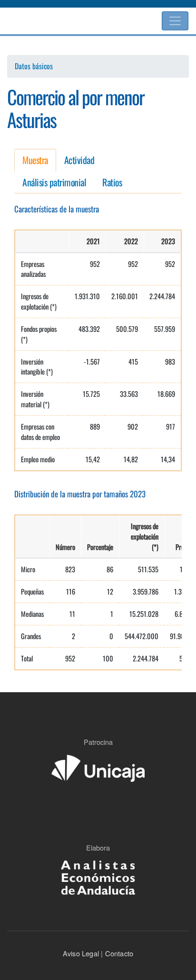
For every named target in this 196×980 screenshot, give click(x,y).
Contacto (118, 953)
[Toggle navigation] (175, 20)
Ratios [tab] (112, 182)
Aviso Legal (81, 953)
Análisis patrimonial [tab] (54, 182)
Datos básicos (34, 66)
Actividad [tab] (79, 160)
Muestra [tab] (35, 160)
